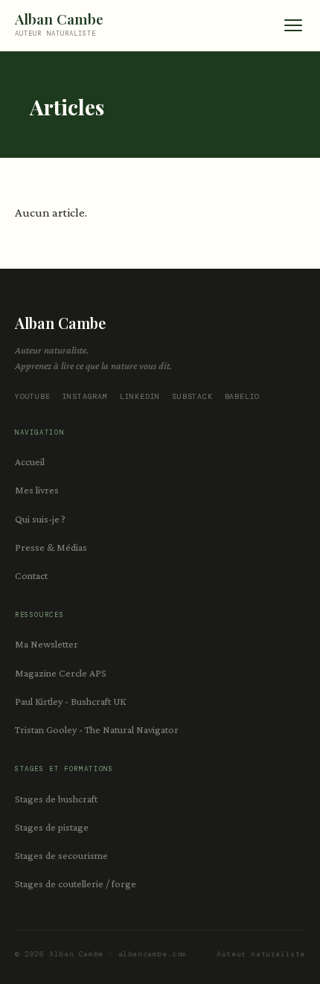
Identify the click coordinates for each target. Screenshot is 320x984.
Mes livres (37, 490)
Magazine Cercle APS (60, 673)
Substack (192, 396)
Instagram (85, 396)
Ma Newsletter (46, 644)
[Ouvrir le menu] (293, 25)
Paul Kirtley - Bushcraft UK (70, 701)
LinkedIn (140, 396)
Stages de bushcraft (56, 799)
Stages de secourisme (61, 855)
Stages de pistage (52, 827)
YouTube (33, 396)
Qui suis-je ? (40, 519)
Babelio (242, 396)
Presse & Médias (51, 547)
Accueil (30, 461)
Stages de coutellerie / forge (75, 883)
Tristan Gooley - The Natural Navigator (97, 729)
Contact (31, 575)
